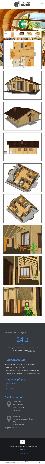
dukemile (22, 449)
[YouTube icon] (22, 453)
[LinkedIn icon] (25, 453)
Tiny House (9, 388)
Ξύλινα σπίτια (10, 383)
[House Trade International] (22, 4)
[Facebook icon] (18, 453)
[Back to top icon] (22, 442)
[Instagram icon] (27, 453)
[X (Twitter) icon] (20, 453)
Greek (28, 462)
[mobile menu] (42, 4)
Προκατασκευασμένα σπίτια (15, 386)
